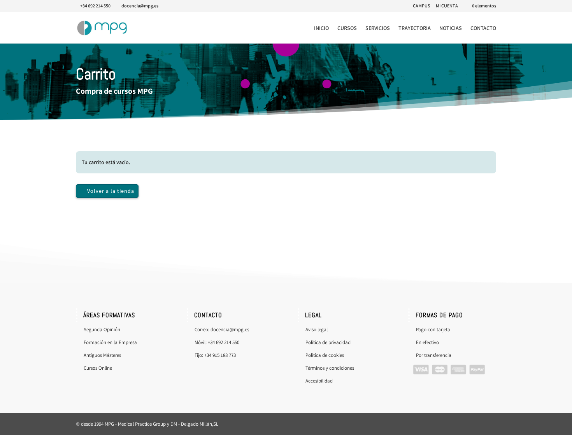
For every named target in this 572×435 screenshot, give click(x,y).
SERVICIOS (377, 28)
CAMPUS (421, 6)
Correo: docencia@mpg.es (222, 329)
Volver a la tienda (110, 190)
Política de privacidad (328, 342)
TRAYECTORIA (414, 28)
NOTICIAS (450, 28)
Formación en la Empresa (110, 342)
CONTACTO (483, 28)
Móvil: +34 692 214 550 (217, 342)
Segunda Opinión (102, 329)
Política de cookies (324, 355)
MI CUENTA (447, 6)
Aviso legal (316, 329)
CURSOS (347, 28)
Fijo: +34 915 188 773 (215, 355)
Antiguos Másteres (102, 355)
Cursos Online (98, 368)
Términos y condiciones (329, 368)
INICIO (321, 28)
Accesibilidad (319, 380)
